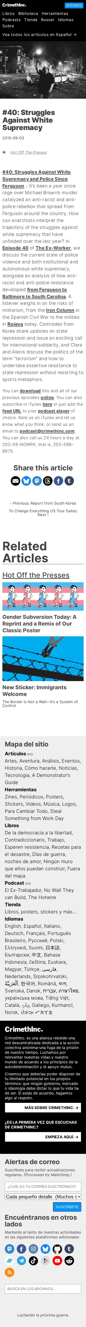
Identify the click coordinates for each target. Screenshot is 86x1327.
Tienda (31, 19)
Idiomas (66, 19)
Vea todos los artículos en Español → (39, 34)
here (47, 404)
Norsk (11, 1012)
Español (32, 926)
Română (47, 983)
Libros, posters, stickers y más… (40, 912)
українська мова (24, 998)
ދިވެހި (25, 1005)
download (30, 390)
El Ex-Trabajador (23, 890)
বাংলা (62, 983)
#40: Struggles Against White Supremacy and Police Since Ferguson (36, 179)
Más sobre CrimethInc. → (52, 1107)
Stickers (14, 804)
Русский (37, 940)
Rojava (15, 324)
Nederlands (18, 976)
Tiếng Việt (57, 998)
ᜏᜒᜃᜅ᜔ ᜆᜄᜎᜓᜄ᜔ (36, 1012)
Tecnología (17, 775)
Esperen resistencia (27, 847)
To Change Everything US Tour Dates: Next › (43, 512)
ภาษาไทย (68, 991)
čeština (37, 962)
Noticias (68, 768)
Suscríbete (67, 1207)
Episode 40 (15, 248)
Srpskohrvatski (49, 976)
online (47, 397)
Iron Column (60, 310)
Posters (54, 797)
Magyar (13, 969)
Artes (11, 761)
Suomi (36, 948)
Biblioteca (28, 13)
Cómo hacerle (40, 768)
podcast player (54, 410)
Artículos (15, 754)
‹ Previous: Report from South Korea (43, 503)
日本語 (52, 948)
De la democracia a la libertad (38, 833)
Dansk (33, 991)
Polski (56, 940)
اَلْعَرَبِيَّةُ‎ (11, 983)
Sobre (8, 25)
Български (17, 955)
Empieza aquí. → (62, 1136)
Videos (33, 804)
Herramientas (55, 13)
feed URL (11, 410)
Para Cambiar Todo (26, 811)
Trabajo (55, 840)
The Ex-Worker (53, 248)
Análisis (50, 761)
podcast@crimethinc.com (47, 430)
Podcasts (11, 19)
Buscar (47, 19)
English (13, 926)
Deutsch (14, 933)
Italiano (52, 926)
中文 (36, 955)
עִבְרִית (49, 991)
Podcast (14, 883)
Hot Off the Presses (28, 152)
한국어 (28, 983)
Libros (8, 13)
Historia (13, 768)
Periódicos (31, 797)
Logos (69, 804)
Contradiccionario (25, 840)
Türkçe (31, 969)
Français (35, 933)
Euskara (57, 962)
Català (12, 1005)
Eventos (71, 761)
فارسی (49, 969)
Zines (11, 797)
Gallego (40, 1005)
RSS (30, 754)
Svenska (14, 991)
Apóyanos (74, 5)
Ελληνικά (15, 948)
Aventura (29, 761)
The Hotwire (42, 897)
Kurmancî (62, 1005)
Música (51, 804)
